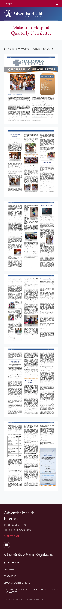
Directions (11, 536)
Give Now (9, 569)
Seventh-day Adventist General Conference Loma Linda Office (31, 590)
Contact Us (10, 576)
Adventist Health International (19, 515)
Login (9, 3)
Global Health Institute (17, 583)
